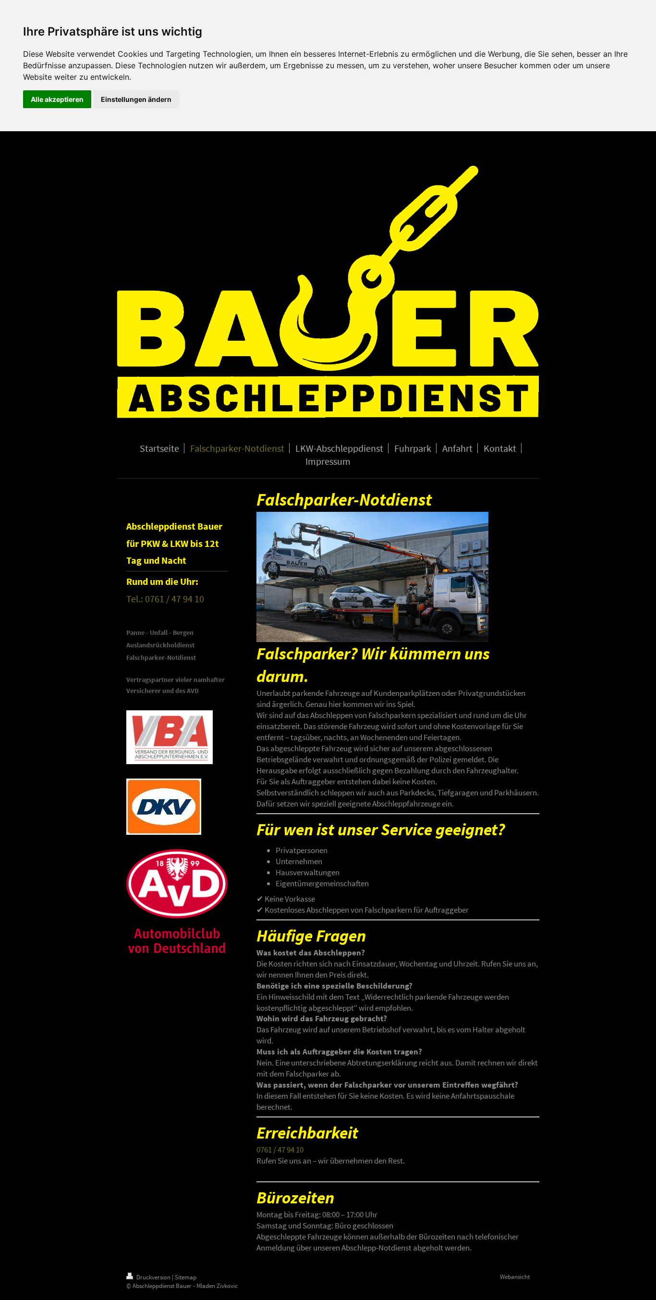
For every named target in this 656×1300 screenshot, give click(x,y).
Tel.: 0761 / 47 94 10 (165, 599)
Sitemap (185, 1277)
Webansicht (515, 1277)
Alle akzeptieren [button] (57, 99)
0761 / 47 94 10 (280, 1149)
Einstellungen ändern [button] (136, 99)
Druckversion (153, 1277)
